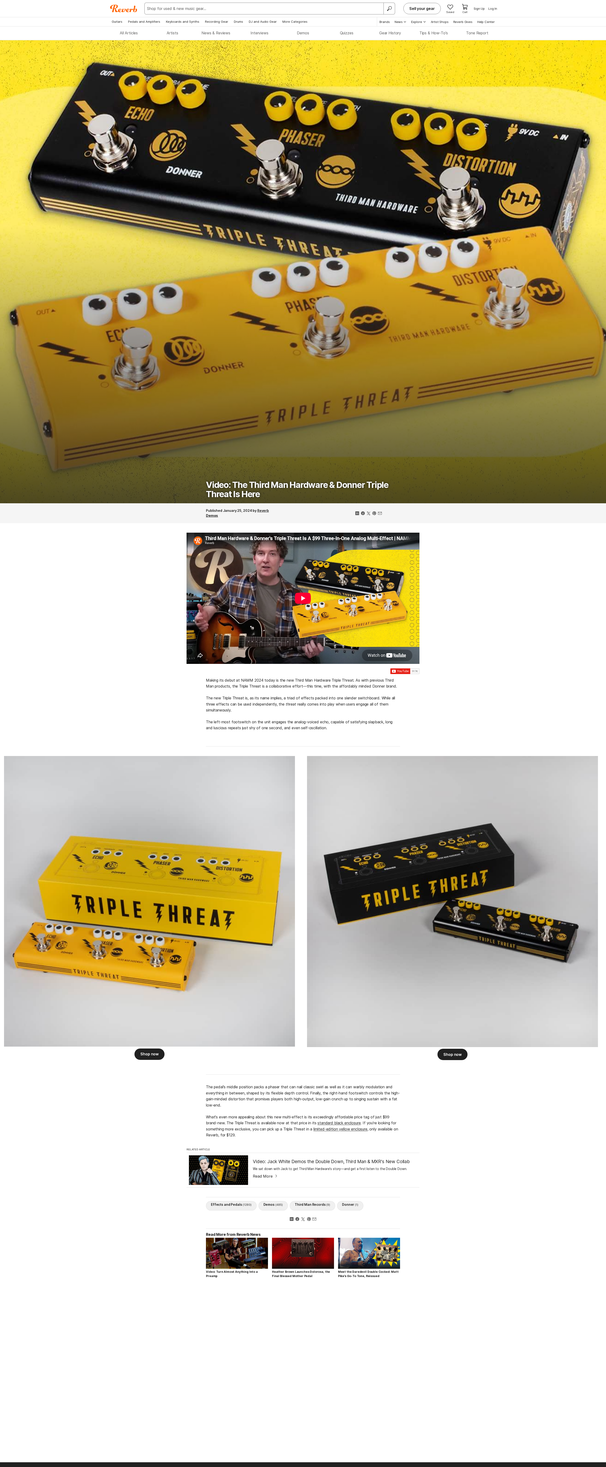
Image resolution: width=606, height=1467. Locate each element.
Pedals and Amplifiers (144, 21)
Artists (172, 33)
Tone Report (477, 33)
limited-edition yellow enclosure (340, 1129)
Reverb (263, 510)
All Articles (129, 33)
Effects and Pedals (231, 1204)
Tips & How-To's (433, 33)
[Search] (389, 8)
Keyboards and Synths (182, 21)
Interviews (259, 33)
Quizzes (346, 33)
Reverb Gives (462, 22)
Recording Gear (216, 21)
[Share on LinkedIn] (357, 513)
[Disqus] (303, 1349)
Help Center (486, 22)
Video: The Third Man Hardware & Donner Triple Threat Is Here (297, 490)
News (399, 22)
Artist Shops (440, 22)
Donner (350, 1204)
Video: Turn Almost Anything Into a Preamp (232, 1274)
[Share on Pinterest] (374, 513)
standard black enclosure (339, 1122)
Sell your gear (422, 8)
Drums (238, 21)
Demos (303, 33)
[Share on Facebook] (363, 513)
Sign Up (479, 8)
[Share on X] (368, 513)
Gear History (390, 33)
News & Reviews (215, 33)
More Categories (294, 21)
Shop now (149, 1054)
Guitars (117, 21)
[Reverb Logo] (123, 8)
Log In (492, 8)
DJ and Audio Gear (263, 21)
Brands (384, 22)
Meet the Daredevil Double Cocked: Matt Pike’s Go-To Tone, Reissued (368, 1274)
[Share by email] (380, 513)
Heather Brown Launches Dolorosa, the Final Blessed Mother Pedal (301, 1274)
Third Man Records (312, 1204)
